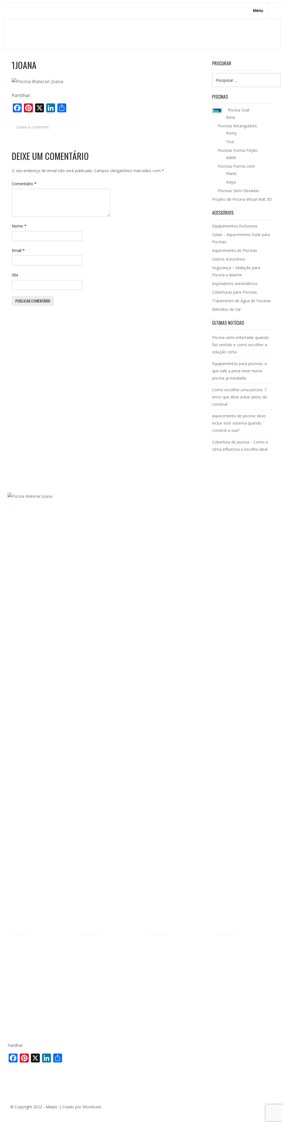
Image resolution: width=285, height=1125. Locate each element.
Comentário (24, 183)
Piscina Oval (91, 963)
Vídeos (18, 1019)
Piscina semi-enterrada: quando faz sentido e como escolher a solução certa (240, 345)
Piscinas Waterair (27, 961)
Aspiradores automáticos (234, 283)
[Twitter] (237, 1109)
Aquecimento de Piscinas (234, 250)
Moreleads (92, 1106)
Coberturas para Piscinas (234, 292)
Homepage (230, 33)
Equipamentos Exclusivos (234, 226)
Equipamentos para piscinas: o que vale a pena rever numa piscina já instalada (239, 371)
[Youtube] (263, 1109)
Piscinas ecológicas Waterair (37, 994)
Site (15, 274)
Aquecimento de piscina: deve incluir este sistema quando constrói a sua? (239, 423)
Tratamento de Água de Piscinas (241, 300)
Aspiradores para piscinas (171, 996)
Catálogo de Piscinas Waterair (243, 945)
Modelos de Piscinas (98, 945)
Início (251, 33)
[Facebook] (229, 1109)
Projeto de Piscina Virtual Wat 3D (242, 199)
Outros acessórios (228, 259)
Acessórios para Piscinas (170, 945)
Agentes (19, 970)
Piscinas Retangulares (99, 971)
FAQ (15, 1027)
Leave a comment (32, 127)
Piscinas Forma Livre (98, 954)
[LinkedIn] (254, 1109)
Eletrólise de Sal (226, 309)
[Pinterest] (246, 1109)
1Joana (24, 65)
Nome (19, 226)
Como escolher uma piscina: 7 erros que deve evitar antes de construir (239, 397)
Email (18, 250)
